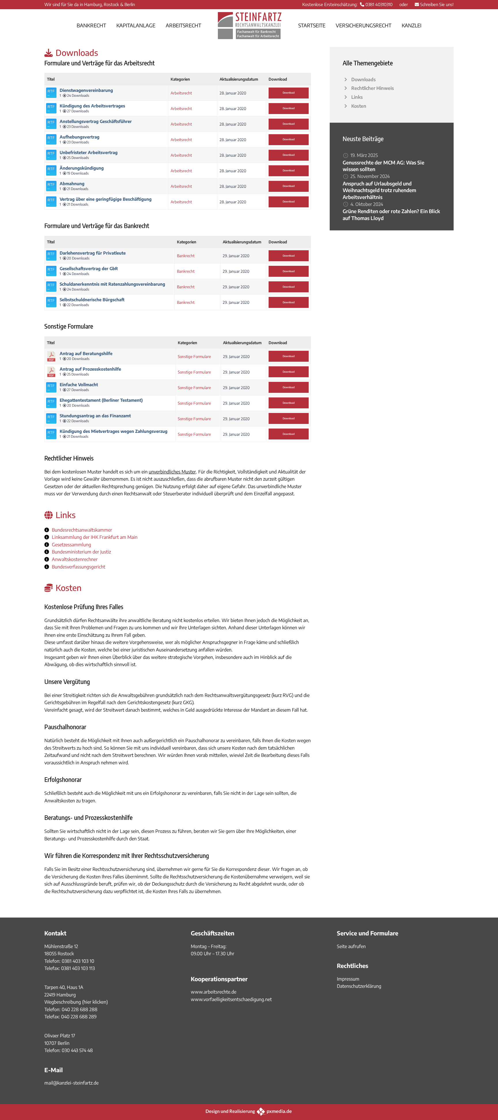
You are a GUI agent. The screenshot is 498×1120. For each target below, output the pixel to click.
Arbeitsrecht (181, 92)
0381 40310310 (379, 4)
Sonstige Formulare (194, 356)
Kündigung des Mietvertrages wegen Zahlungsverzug (113, 431)
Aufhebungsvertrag (79, 136)
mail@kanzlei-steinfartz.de (71, 1083)
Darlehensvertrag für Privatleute (93, 252)
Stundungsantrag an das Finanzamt (95, 415)
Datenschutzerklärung (359, 986)
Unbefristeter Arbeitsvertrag (89, 152)
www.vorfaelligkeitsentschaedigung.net (231, 999)
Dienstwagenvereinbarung (86, 90)
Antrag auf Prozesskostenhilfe (90, 369)
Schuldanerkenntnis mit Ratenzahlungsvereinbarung (112, 284)
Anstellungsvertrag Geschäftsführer (96, 121)
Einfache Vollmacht (79, 384)
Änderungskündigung (82, 167)
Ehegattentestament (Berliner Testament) (101, 400)
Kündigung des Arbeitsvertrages (92, 105)
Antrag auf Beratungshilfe (86, 353)
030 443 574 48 (77, 1050)
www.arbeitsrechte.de (213, 992)
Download (289, 92)
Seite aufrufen (351, 946)
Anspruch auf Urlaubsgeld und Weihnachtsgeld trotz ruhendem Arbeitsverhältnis (379, 190)
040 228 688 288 (79, 1009)
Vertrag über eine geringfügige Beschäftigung (106, 199)
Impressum (348, 979)
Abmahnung (72, 183)
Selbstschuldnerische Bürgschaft (92, 299)
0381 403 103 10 (77, 961)
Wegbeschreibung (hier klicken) (76, 1002)
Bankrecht (186, 255)
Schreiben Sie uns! (437, 4)
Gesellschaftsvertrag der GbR (89, 268)
